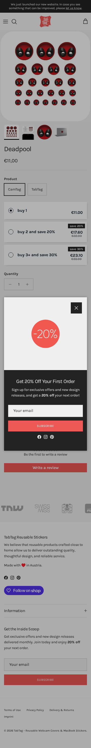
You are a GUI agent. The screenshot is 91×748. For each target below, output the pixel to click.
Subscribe (45, 426)
